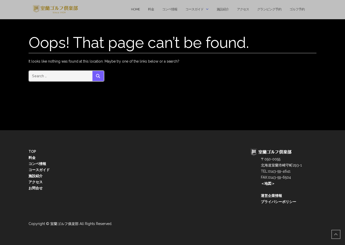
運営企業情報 (266, 196)
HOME (135, 9)
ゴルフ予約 (297, 9)
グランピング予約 (269, 9)
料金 (151, 9)
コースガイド (194, 9)
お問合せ (36, 188)
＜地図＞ (262, 183)
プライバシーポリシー (273, 202)
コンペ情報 (169, 9)
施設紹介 (223, 9)
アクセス (243, 9)
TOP (32, 151)
